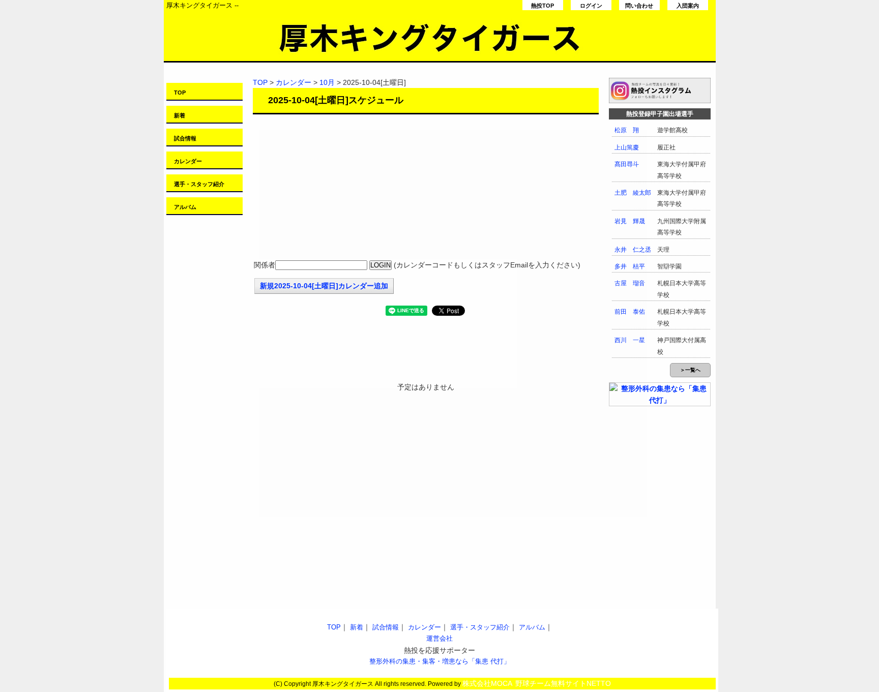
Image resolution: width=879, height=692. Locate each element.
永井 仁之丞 (632, 249)
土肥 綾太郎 (632, 192)
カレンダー (188, 161)
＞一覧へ (690, 370)
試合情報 (185, 138)
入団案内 (688, 6)
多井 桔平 (629, 266)
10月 (327, 82)
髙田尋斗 (626, 164)
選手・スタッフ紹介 (199, 184)
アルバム (185, 207)
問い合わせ (639, 6)
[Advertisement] (426, 188)
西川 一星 (629, 340)
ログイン (591, 6)
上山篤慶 (626, 147)
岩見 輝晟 (629, 221)
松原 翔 (626, 130)
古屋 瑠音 (629, 283)
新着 (179, 115)
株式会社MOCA (487, 683)
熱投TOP (542, 6)
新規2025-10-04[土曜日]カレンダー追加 (324, 286)
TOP (180, 92)
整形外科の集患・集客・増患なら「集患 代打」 (439, 661)
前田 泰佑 (629, 311)
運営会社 (439, 638)
